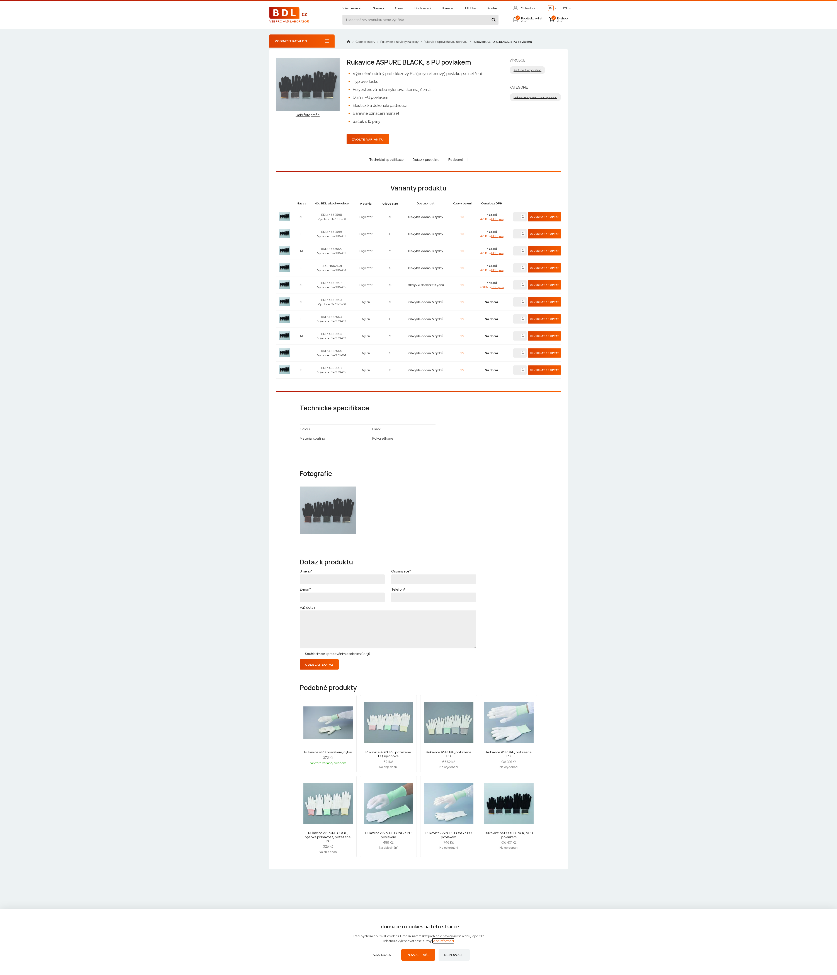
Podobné (455, 159)
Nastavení (382, 955)
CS (565, 8)
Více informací (443, 941)
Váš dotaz (307, 607)
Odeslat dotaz (319, 665)
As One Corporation (527, 70)
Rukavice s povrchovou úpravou (446, 42)
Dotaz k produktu (426, 159)
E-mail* (305, 589)
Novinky (378, 8)
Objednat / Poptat (544, 217)
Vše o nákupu (352, 8)
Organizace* (401, 571)
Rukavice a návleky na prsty (399, 42)
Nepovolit (454, 955)
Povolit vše (418, 955)
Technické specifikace (386, 159)
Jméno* (306, 571)
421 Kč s (492, 219)
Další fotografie (308, 115)
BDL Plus (470, 8)
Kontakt (493, 8)
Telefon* (398, 589)
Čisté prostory (365, 42)
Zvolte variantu (368, 139)
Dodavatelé (423, 8)
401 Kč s (492, 287)
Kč (551, 8)
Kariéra (447, 8)
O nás (399, 8)
